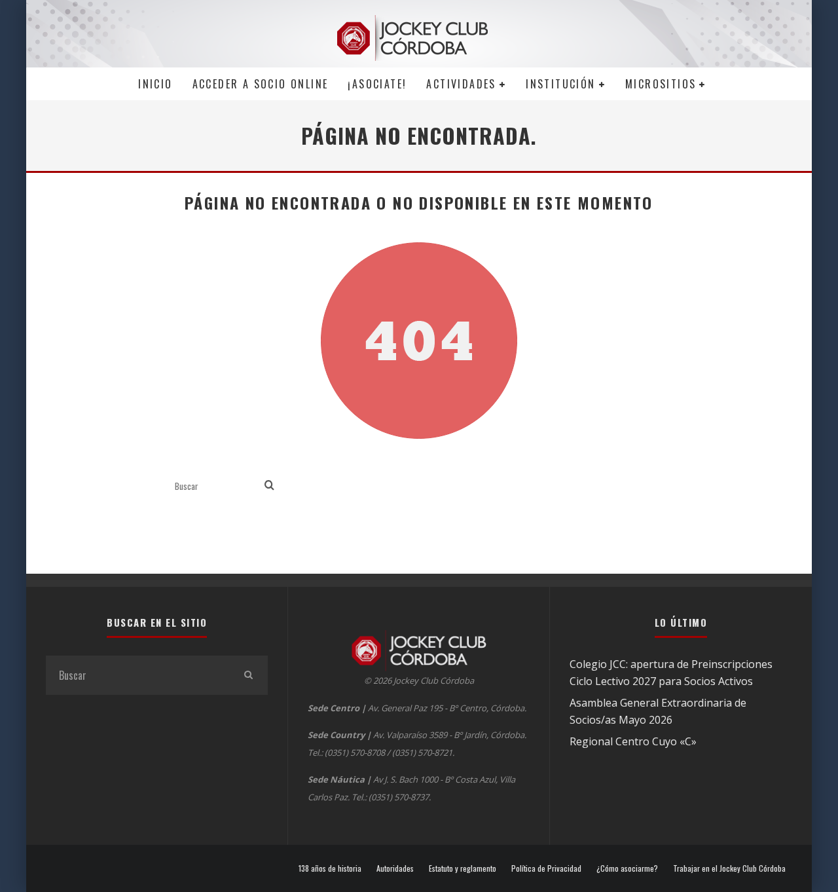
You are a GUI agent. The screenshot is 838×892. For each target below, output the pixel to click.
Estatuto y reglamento (462, 868)
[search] (269, 485)
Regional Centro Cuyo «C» (633, 741)
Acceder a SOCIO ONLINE (260, 84)
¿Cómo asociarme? (627, 868)
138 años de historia (330, 868)
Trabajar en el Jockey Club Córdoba (729, 868)
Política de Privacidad (546, 868)
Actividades (461, 84)
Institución (560, 84)
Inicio (155, 84)
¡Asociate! (377, 84)
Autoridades (395, 868)
